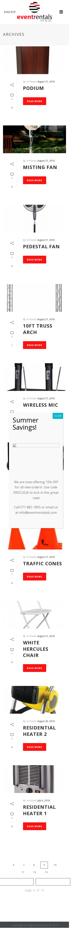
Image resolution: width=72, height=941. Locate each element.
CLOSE (57, 415)
